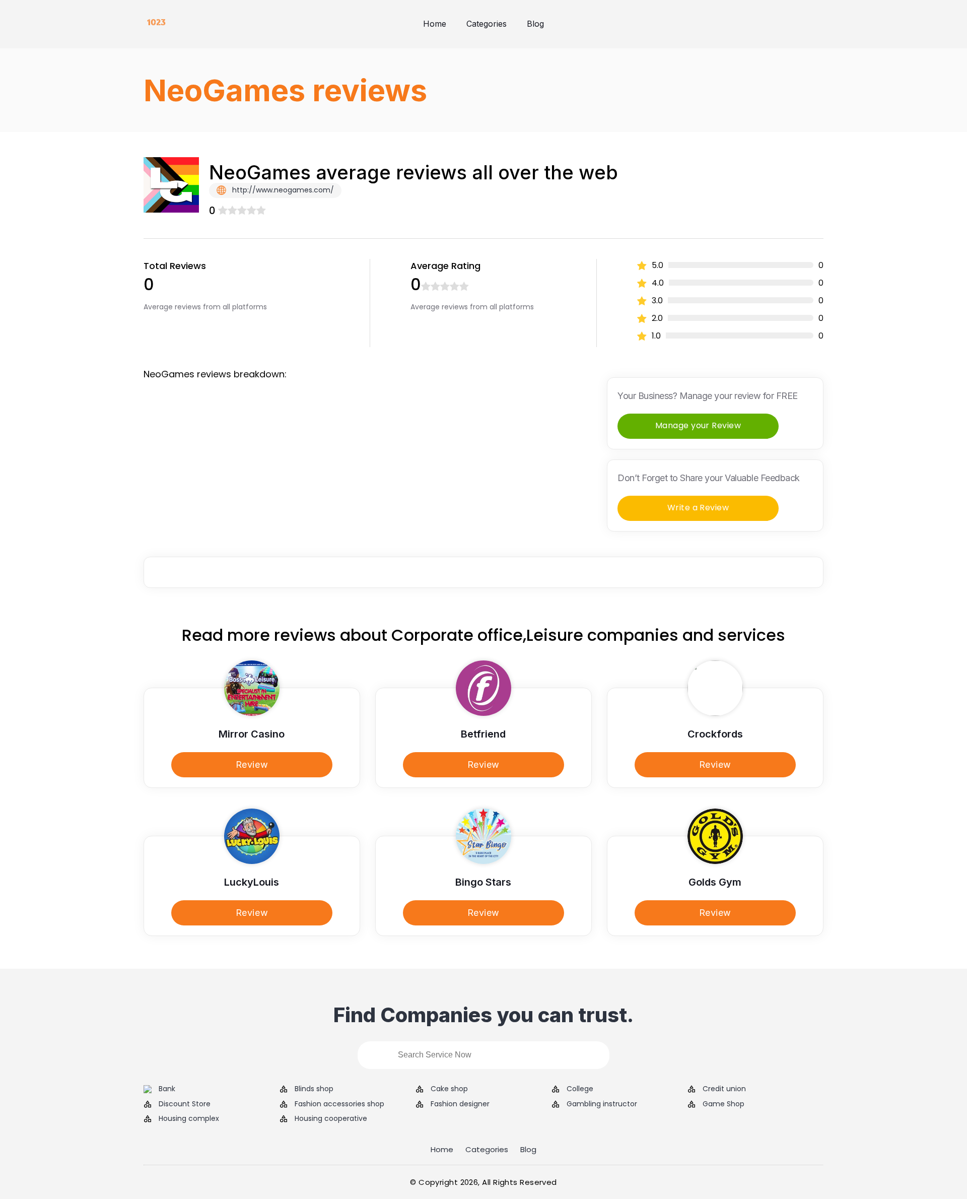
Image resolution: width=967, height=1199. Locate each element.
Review (252, 764)
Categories (486, 24)
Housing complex (189, 1118)
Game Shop (723, 1104)
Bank (167, 1089)
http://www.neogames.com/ (282, 190)
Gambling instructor (602, 1104)
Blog (535, 24)
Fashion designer (460, 1104)
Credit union (724, 1089)
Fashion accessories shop (339, 1104)
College (580, 1089)
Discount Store (185, 1104)
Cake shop (449, 1089)
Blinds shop (314, 1089)
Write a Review (698, 507)
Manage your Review (698, 425)
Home (434, 24)
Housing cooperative (331, 1118)
